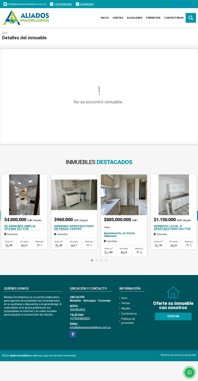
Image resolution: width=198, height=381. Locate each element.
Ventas (118, 17)
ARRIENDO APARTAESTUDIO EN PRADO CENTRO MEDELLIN (74, 228)
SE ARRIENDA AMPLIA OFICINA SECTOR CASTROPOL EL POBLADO (22, 228)
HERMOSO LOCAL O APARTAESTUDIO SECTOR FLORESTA (172, 228)
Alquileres (134, 17)
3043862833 (87, 4)
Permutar (153, 17)
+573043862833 (63, 4)
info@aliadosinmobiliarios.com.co (90, 327)
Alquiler (126, 308)
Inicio (105, 17)
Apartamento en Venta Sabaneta (119, 234)
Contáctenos (174, 17)
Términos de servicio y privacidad (178, 355)
